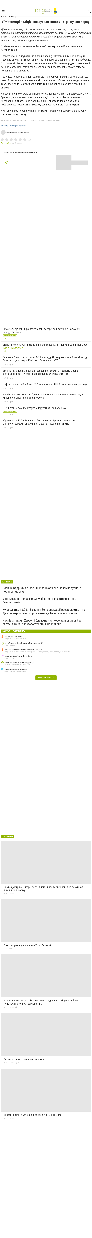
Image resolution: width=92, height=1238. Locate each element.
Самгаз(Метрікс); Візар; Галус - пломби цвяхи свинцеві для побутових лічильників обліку (43, 888)
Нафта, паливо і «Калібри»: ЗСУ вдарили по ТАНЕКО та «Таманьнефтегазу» (45, 384)
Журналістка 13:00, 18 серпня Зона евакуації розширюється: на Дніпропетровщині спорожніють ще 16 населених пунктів (39, 422)
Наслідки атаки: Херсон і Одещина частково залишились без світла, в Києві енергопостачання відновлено (43, 396)
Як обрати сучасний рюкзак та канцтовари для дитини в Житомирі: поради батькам (42, 330)
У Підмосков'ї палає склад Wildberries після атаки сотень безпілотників (39, 600)
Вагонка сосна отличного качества (24, 1059)
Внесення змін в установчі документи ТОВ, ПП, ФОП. (33, 1114)
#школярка (14, 126)
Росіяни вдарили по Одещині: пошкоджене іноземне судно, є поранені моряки (42, 589)
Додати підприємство (46, 677)
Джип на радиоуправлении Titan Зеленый (28, 945)
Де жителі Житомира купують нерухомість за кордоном (35, 408)
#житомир (4, 126)
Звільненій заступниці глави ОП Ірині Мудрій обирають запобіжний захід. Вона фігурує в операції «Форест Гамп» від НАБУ (45, 359)
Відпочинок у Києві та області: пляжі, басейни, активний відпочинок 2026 (45, 344)
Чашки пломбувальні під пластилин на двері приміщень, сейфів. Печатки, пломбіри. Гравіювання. (41, 1002)
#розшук (22, 126)
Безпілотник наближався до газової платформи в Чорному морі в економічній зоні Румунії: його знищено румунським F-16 (40, 372)
